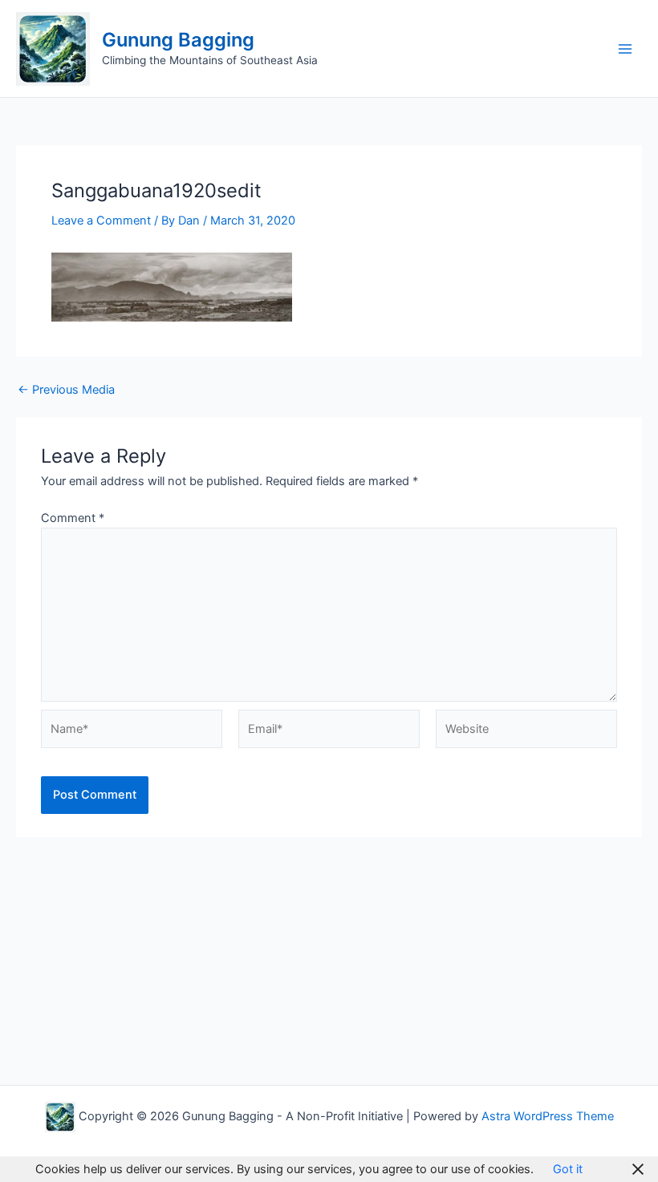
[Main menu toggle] (625, 49)
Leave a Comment (101, 220)
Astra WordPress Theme (547, 1116)
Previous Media (66, 390)
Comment (72, 518)
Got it (568, 1169)
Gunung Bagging (178, 39)
